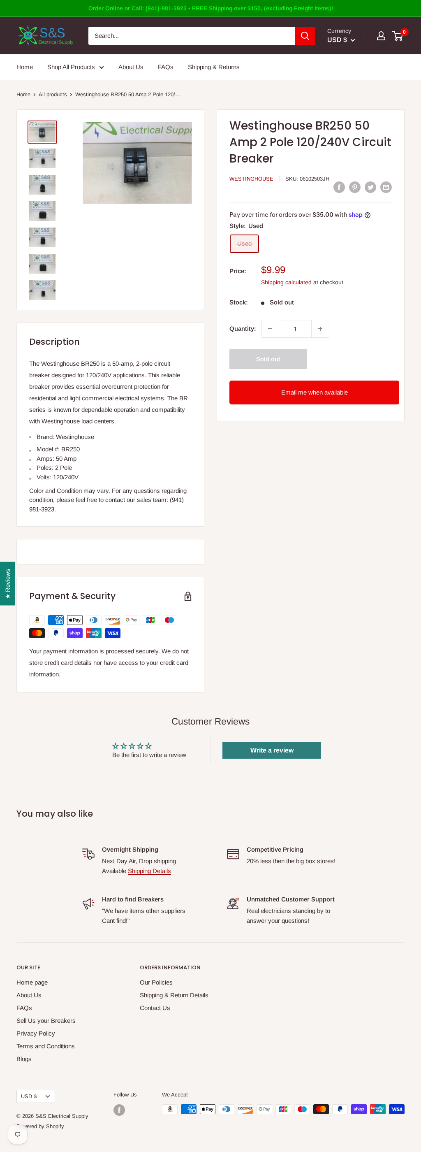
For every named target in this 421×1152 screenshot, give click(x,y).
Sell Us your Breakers (46, 1020)
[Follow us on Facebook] (119, 1110)
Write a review (272, 750)
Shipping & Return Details (174, 995)
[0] (398, 36)
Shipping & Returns (214, 66)
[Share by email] (386, 187)
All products (53, 94)
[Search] (305, 36)
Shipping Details (149, 870)
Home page (32, 982)
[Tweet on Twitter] (370, 187)
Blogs (24, 1058)
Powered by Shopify (40, 1126)
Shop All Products (71, 66)
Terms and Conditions (45, 1046)
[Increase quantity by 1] (320, 328)
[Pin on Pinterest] (355, 187)
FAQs (165, 66)
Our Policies (156, 982)
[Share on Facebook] (339, 187)
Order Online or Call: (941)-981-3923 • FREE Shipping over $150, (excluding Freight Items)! (210, 8)
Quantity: (242, 328)
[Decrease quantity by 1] (270, 328)
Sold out (268, 358)
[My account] (381, 35)
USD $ (29, 1096)
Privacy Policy (35, 1033)
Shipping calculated (286, 282)
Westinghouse (251, 179)
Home (24, 66)
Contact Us (155, 1007)
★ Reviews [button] (7, 584)
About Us (130, 66)
